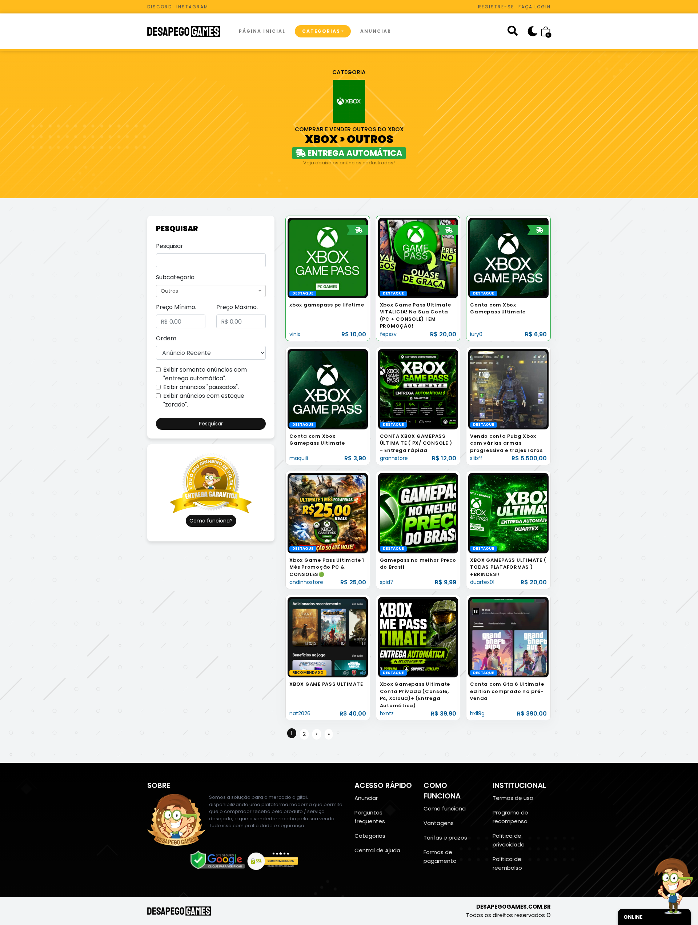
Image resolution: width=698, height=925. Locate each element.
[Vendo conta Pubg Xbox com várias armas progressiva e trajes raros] (508, 389)
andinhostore (306, 582)
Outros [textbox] (169, 291)
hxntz (387, 713)
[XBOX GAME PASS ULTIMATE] (327, 637)
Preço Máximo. (237, 307)
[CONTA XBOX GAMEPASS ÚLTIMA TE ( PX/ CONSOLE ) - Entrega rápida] (418, 389)
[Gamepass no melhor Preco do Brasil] (418, 513)
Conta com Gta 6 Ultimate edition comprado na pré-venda (507, 691)
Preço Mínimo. (176, 307)
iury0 (476, 334)
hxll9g (477, 713)
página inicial (262, 31)
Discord (159, 7)
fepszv (388, 334)
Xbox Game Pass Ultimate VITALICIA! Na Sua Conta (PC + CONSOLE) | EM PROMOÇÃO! (415, 315)
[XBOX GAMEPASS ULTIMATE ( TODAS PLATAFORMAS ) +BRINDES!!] (508, 513)
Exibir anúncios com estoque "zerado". (203, 400)
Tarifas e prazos (445, 837)
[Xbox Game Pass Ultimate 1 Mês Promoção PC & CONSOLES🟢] (327, 513)
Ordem (166, 338)
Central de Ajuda (377, 850)
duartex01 (482, 582)
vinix (294, 334)
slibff (476, 458)
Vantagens (439, 823)
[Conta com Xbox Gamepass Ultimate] (508, 257)
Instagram (192, 7)
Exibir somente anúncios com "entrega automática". (205, 374)
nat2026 (299, 713)
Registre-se (496, 7)
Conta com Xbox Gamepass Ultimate (498, 308)
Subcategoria (175, 277)
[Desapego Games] (188, 31)
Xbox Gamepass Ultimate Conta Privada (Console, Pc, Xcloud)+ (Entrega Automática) (415, 695)
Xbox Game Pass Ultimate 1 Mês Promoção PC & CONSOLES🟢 (326, 567)
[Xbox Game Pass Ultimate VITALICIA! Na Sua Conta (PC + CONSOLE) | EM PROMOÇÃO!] (418, 257)
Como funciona (445, 808)
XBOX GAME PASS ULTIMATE (326, 684)
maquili (298, 458)
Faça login (534, 7)
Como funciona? (211, 520)
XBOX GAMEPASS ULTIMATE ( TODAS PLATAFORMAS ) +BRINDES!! (508, 567)
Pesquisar (169, 246)
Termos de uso (513, 798)
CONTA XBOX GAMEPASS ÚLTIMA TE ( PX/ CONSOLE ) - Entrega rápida (416, 443)
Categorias (321, 31)
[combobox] (211, 291)
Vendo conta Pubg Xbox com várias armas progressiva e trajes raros (506, 443)
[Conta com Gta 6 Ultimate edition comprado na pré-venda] (508, 637)
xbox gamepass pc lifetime (326, 304)
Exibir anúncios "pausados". (201, 387)
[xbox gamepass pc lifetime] (327, 257)
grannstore (394, 458)
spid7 (386, 582)
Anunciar (375, 31)
